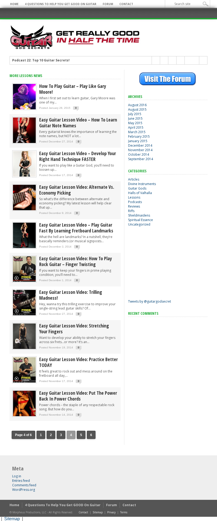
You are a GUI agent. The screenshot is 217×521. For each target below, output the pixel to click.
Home (14, 4)
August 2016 (137, 105)
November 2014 (140, 150)
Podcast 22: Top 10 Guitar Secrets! (41, 60)
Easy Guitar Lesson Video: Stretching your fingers (74, 328)
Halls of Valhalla (140, 193)
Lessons (134, 197)
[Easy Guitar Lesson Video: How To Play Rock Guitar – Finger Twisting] (24, 281)
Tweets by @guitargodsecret (149, 301)
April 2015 (135, 127)
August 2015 (137, 109)
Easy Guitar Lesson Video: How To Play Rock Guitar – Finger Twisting (75, 261)
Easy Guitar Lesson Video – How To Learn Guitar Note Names (78, 122)
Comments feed (24, 485)
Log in (16, 476)
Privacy (111, 512)
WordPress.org (23, 489)
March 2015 (137, 132)
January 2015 (137, 141)
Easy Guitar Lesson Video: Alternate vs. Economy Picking (76, 190)
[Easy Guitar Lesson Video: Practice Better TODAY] (24, 382)
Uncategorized (139, 224)
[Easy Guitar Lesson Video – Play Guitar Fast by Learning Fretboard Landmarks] (24, 247)
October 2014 (138, 154)
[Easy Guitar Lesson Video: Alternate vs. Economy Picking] (24, 210)
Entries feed (21, 480)
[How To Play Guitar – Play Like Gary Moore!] (24, 109)
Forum (108, 4)
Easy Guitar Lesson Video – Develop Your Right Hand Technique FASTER (77, 156)
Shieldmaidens (139, 215)
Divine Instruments (142, 184)
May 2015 (135, 123)
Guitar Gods (137, 188)
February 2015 (139, 136)
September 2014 (140, 159)
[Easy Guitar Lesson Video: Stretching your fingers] (24, 348)
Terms (123, 512)
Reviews (134, 206)
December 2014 (140, 145)
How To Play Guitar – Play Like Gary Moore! (72, 89)
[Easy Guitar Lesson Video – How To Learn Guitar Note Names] (24, 142)
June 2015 (135, 118)
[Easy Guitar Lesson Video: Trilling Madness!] (24, 315)
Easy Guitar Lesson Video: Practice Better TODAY (78, 362)
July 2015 (134, 114)
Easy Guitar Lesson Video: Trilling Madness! (70, 295)
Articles (133, 179)
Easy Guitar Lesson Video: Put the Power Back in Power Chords (78, 396)
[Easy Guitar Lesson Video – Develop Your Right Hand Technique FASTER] (24, 176)
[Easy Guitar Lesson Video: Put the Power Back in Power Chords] (24, 416)
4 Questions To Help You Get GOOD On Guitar (60, 4)
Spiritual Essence (140, 220)
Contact (126, 4)
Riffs (131, 211)
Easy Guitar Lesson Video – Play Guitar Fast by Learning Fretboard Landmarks (76, 227)
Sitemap (98, 512)
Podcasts (135, 202)
